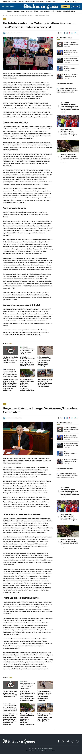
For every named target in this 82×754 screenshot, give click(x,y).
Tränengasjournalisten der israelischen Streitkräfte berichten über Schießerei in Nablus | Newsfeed (45, 383)
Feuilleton (14, 1)
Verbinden (75, 6)
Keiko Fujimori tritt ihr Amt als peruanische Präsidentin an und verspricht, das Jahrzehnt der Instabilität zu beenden (71, 75)
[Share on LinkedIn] (72, 33)
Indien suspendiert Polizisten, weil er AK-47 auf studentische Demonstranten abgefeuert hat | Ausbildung (44, 361)
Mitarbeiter (10, 33)
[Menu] (3, 6)
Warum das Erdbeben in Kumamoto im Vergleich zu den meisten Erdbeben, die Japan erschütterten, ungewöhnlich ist (71, 59)
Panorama (32, 1)
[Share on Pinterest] (69, 33)
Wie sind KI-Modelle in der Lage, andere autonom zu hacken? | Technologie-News (10, 359)
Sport (41, 11)
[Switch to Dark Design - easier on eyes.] (71, 1)
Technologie (47, 11)
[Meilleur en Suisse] (41, 6)
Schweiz (36, 11)
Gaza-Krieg (54, 1)
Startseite (5, 15)
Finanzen (9, 11)
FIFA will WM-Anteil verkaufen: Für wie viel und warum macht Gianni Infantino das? (71, 51)
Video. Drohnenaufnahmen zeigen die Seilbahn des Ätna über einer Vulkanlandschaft (71, 67)
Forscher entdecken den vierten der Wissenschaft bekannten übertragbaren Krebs (69, 157)
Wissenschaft (66, 11)
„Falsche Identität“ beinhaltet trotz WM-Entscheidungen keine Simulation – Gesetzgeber (69, 132)
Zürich (73, 11)
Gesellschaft (21, 1)
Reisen (22, 11)
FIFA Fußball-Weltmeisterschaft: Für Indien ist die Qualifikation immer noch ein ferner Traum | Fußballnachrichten (27, 361)
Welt (53, 11)
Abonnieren (66, 6)
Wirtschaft (58, 11)
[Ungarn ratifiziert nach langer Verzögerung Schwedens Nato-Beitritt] (28, 438)
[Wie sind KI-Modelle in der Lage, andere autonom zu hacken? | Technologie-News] (10, 350)
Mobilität (27, 1)
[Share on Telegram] (75, 33)
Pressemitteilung (40, 1)
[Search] (68, 1)
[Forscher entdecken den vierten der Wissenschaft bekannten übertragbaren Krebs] (68, 146)
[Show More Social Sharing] (78, 33)
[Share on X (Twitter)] (67, 33)
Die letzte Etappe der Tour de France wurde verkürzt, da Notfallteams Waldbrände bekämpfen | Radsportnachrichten (27, 385)
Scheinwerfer (48, 1)
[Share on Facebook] (64, 33)
